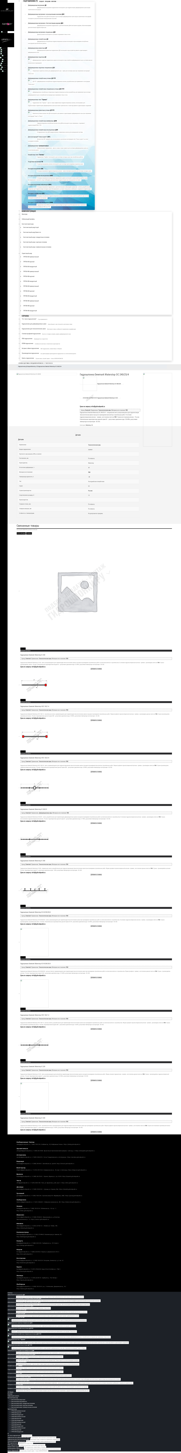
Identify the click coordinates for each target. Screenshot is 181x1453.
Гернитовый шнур (27, 253)
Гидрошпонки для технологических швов (49, 329)
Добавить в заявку (96, 669)
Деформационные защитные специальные (59, 70)
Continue (29, 533)
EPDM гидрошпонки (41, 343)
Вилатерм (24, 214)
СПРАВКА (25, 315)
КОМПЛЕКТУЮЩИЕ (29, 211)
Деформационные (58, 147)
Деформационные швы (45, 813)
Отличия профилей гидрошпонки (46, 334)
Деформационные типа (59, 102)
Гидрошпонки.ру (16, 1292)
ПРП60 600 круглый (28, 262)
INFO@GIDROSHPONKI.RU (36, 363)
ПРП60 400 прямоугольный (31, 271)
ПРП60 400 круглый (28, 276)
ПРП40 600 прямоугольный (31, 286)
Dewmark (87, 410)
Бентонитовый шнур (28, 224)
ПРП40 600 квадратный (30, 296)
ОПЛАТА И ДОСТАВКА (23, 363)
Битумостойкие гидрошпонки (42, 348)
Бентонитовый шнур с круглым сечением (35, 242)
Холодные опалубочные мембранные (57, 204)
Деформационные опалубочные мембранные (56, 123)
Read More (23, 649)
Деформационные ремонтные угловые (59, 113)
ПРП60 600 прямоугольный (31, 257)
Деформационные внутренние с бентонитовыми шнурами (59, 25)
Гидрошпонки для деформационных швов (47, 324)
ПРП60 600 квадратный (30, 266)
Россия (90, 490)
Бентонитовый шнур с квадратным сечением (36, 237)
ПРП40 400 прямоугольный (31, 301)
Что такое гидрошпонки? (34, 319)
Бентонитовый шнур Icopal (31, 227)
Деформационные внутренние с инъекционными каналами (59, 16)
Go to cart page (21, 533)
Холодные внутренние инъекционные (57, 177)
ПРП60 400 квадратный (30, 281)
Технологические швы (104, 410)
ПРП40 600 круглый (28, 291)
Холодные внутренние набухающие (59, 186)
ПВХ (127, 410)
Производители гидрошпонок (49, 353)
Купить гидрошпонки (42, 358)
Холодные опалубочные (58, 195)
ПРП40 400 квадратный (30, 311)
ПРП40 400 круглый (28, 306)
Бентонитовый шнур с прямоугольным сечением (37, 247)
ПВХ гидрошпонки (35, 338)
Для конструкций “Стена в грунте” (58, 139)
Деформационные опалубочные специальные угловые (59, 91)
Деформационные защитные (60, 59)
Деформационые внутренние (59, 7)
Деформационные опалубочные (58, 41)
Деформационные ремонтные (57, 50)
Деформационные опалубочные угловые (59, 81)
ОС (92, 425)
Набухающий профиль (28, 219)
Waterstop (88, 425)
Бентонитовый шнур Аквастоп (32, 232)
